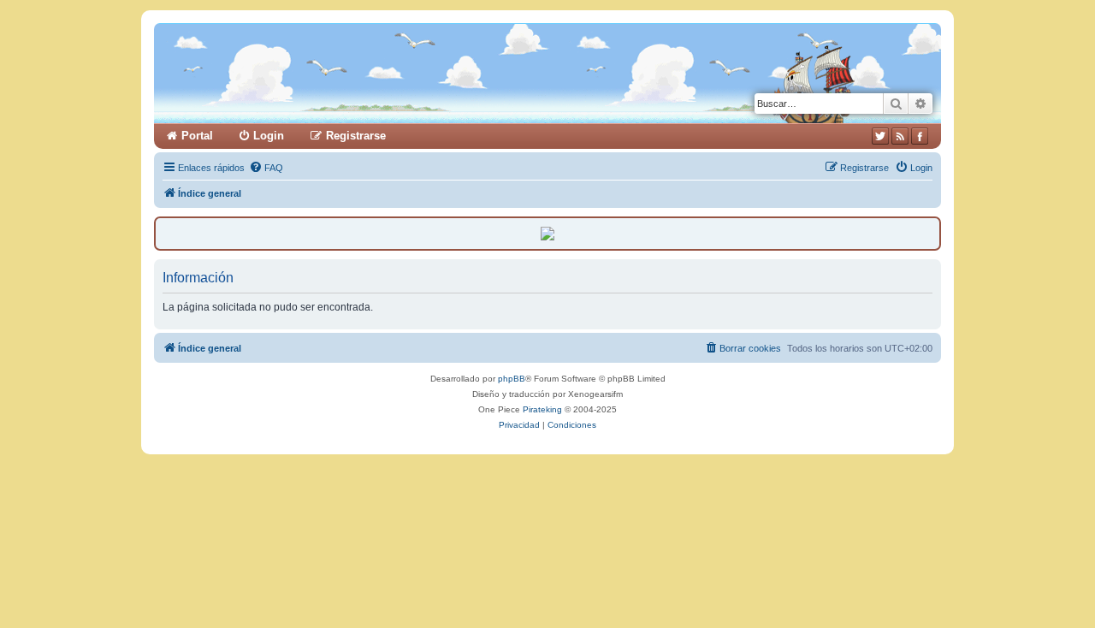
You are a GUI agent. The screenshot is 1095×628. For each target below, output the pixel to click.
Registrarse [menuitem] (356, 135)
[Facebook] (919, 136)
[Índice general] (357, 73)
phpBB (511, 378)
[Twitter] (880, 136)
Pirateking (542, 409)
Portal (197, 135)
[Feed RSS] (900, 136)
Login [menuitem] (268, 135)
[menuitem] (266, 167)
